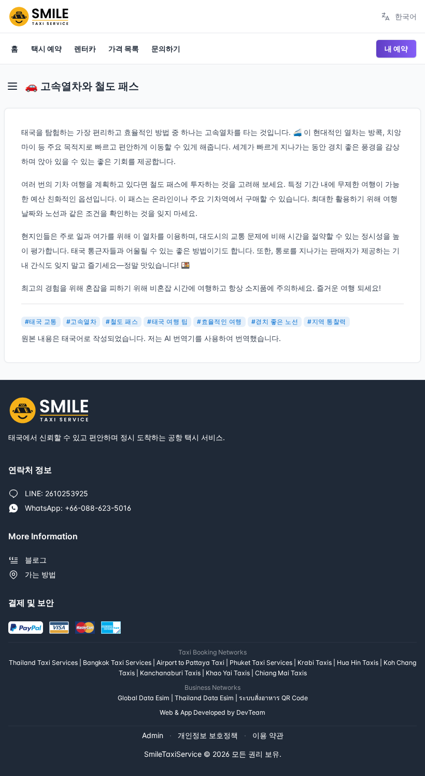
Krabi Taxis (315, 662)
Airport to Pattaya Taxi (190, 662)
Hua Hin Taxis (357, 662)
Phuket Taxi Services (261, 662)
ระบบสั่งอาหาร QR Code (273, 698)
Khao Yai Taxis (228, 673)
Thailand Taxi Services (43, 662)
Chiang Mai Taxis (281, 673)
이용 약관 (268, 735)
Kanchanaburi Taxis (170, 673)
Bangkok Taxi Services (117, 662)
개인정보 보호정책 (208, 735)
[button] (12, 86)
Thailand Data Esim (204, 698)
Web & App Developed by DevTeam (212, 712)
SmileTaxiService (173, 754)
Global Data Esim (143, 698)
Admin (152, 735)
